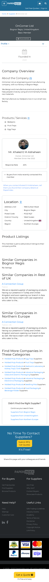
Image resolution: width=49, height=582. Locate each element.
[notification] (40, 3)
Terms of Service (33, 518)
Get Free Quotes (32, 8)
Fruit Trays (33, 362)
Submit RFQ (24, 443)
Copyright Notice (33, 527)
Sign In (44, 8)
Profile (4, 43)
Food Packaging (32, 388)
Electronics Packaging (18, 381)
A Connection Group (12, 284)
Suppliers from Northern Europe (24, 419)
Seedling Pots (35, 384)
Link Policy (31, 530)
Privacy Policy (32, 524)
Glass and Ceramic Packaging (22, 375)
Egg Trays (33, 359)
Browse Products (9, 491)
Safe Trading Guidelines (36, 509)
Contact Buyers (33, 491)
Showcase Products (34, 494)
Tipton (5, 287)
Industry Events (33, 512)
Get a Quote (23, 574)
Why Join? (31, 488)
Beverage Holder (16, 390)
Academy (30, 515)
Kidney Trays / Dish (17, 368)
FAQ (3, 509)
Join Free (30, 485)
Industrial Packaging (34, 372)
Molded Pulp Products (14, 359)
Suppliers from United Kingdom (24, 416)
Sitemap (5, 512)
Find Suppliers (7, 488)
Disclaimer (31, 521)
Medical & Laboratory (34, 366)
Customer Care (8, 515)
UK (10, 325)
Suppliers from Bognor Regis (23, 412)
